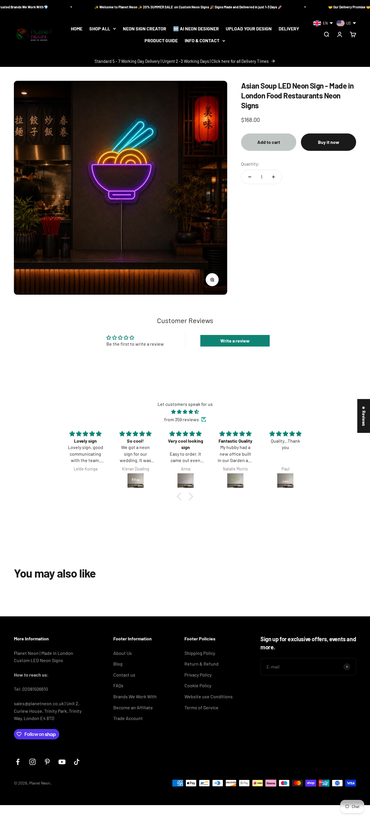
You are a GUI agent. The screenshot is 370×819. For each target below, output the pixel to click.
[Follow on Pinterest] (47, 762)
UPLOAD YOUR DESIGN (249, 28)
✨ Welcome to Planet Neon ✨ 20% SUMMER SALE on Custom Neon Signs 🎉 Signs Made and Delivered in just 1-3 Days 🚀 (164, 7)
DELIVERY (289, 28)
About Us (122, 653)
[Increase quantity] (273, 177)
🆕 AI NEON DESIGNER (196, 28)
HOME (76, 28)
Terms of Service (201, 707)
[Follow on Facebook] (18, 762)
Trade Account (128, 718)
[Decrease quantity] (249, 177)
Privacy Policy (198, 674)
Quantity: (250, 163)
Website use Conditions (208, 696)
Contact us (124, 674)
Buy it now (328, 142)
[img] (185, 412)
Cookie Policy (197, 685)
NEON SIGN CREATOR (144, 28)
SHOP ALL (99, 28)
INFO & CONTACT (202, 40)
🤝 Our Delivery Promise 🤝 (325, 7)
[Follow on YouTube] (62, 762)
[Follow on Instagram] (32, 762)
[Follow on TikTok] (77, 762)
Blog (118, 663)
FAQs (118, 685)
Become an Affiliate (133, 707)
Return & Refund (201, 663)
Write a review (235, 340)
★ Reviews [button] (363, 416)
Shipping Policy (199, 653)
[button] (181, 496)
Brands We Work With (135, 696)
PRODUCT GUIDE (161, 40)
